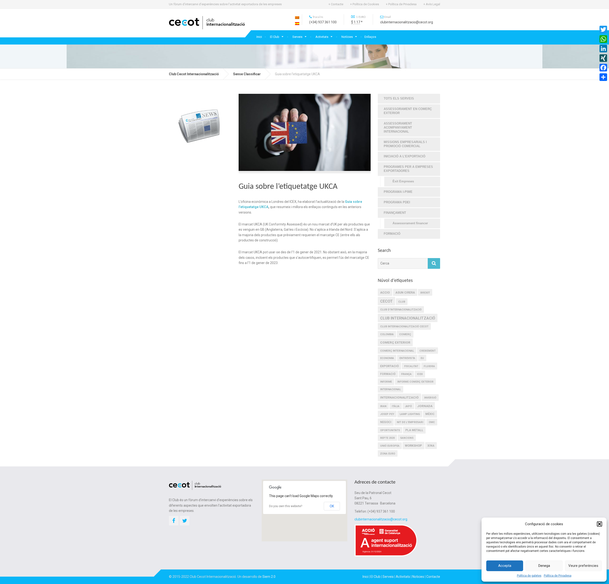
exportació (389, 366)
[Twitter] (603, 29)
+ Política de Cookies (364, 4)
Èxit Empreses (403, 181)
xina (430, 445)
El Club (274, 37)
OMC (432, 422)
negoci (385, 422)
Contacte (433, 577)
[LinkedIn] (603, 48)
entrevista (407, 358)
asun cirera (405, 292)
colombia (387, 334)
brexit (425, 292)
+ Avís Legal (431, 4)
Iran (383, 406)
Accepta (504, 566)
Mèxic (430, 414)
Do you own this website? (285, 506)
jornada (424, 406)
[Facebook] (603, 67)
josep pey (387, 414)
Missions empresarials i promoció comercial (405, 144)
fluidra (429, 366)
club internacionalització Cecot (404, 326)
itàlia (395, 406)
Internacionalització (399, 397)
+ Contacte (336, 4)
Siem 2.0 (268, 577)
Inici (259, 37)
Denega (544, 566)
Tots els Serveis (399, 98)
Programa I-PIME (398, 192)
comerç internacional (397, 350)
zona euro (387, 453)
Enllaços (370, 37)
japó (408, 406)
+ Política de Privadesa (401, 4)
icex (420, 374)
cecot (386, 301)
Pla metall (414, 430)
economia (387, 358)
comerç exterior (395, 342)
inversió (430, 397)
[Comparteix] (603, 77)
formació (388, 374)
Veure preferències (583, 566)
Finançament (395, 213)
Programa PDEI (397, 202)
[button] (599, 524)
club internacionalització (407, 318)
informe (386, 381)
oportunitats (390, 430)
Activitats (321, 37)
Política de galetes (529, 575)
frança (406, 374)
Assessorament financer (410, 223)
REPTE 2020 (387, 437)
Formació (392, 233)
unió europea (389, 445)
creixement (427, 350)
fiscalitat (411, 366)
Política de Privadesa (557, 575)
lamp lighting (410, 414)
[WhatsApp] (603, 39)
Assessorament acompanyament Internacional (398, 127)
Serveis (297, 37)
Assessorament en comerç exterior (408, 111)
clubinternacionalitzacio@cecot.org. (381, 519)
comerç (405, 334)
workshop (413, 445)
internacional (390, 389)
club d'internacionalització (401, 309)
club (401, 301)
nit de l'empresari (410, 422)
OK (332, 506)
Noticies (418, 577)
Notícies (347, 37)
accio (385, 292)
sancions (406, 437)
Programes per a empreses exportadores (408, 169)
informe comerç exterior (415, 381)
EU (422, 358)
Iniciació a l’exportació (404, 156)
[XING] (603, 58)
